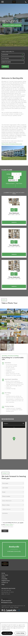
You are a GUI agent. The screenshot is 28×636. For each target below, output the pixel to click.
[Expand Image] (3, 312)
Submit (4, 530)
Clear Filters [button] (19, 183)
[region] (14, 629)
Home (3, 573)
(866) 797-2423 (25, 1)
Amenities (4, 578)
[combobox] (12, 54)
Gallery (3, 577)
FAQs (2, 584)
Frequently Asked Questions (12, 25)
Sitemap (16, 607)
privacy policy (9, 524)
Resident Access (7, 602)
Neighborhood (5, 580)
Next (18, 202)
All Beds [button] (9, 174)
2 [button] (16, 174)
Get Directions (7, 600)
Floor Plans (4, 575)
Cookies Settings (20, 633)
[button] (12, 210)
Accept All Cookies (7, 633)
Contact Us (4, 582)
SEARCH (5, 66)
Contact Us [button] (14, 222)
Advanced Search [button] (10, 183)
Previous (9, 202)
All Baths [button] (10, 177)
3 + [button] (20, 174)
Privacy (11, 607)
